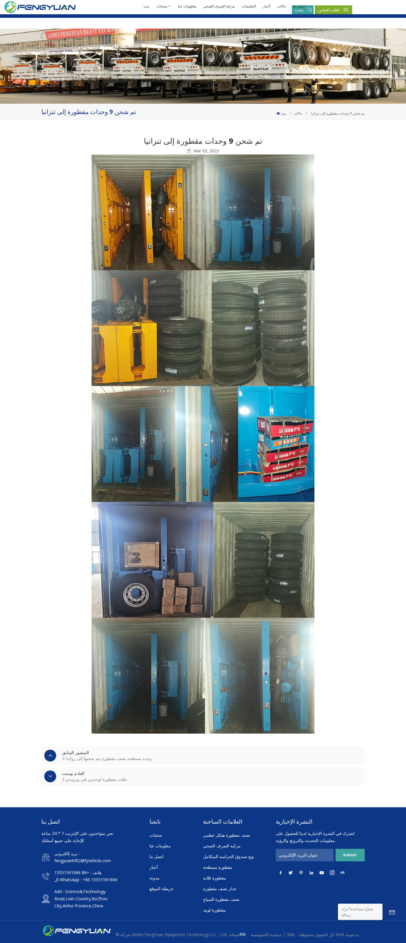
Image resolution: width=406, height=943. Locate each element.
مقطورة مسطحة (217, 867)
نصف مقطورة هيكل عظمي (226, 835)
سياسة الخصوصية (266, 934)
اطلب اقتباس (329, 9)
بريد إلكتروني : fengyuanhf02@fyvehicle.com (82, 857)
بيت (146, 6)
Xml (291, 934)
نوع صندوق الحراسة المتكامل (228, 856)
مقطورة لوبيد (214, 910)
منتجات (161, 6)
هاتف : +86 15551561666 (77, 872)
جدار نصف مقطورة (220, 888)
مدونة (155, 878)
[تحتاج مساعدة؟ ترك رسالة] (392, 911)
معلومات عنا (187, 6)
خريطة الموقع (162, 888)
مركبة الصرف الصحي (219, 6)
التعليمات (249, 6)
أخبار (266, 6)
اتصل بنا (299, 6)
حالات (281, 6)
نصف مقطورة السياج (221, 899)
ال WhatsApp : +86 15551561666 (85, 879)
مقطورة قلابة (214, 878)
